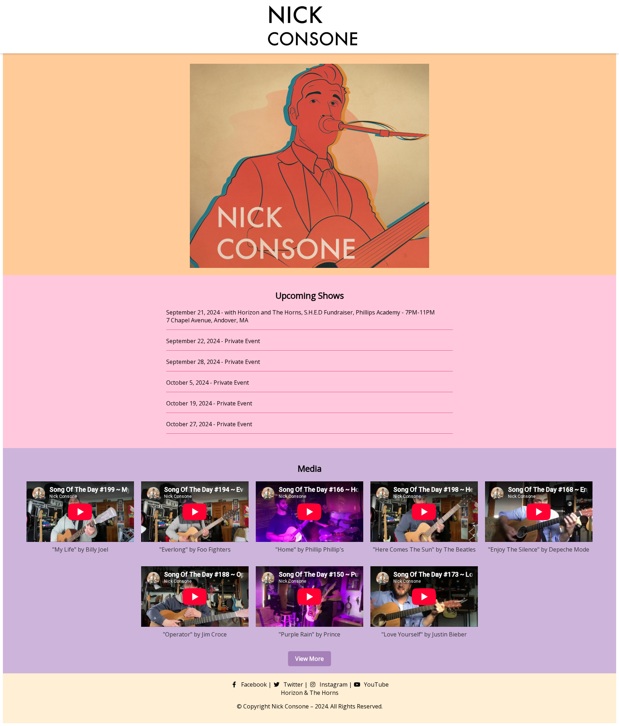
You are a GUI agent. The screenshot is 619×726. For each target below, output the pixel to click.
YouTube (376, 684)
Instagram (332, 684)
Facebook (253, 684)
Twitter (292, 684)
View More (309, 659)
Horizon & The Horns (310, 693)
